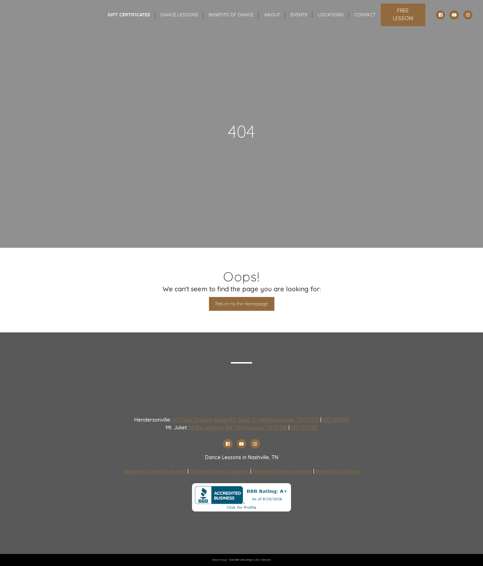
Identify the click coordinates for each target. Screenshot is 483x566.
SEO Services (263, 559)
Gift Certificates (128, 14)
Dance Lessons (179, 14)
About (272, 14)
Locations (331, 14)
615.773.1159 (304, 427)
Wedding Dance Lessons (282, 471)
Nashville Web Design (241, 559)
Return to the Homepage (241, 304)
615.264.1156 (336, 420)
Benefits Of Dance (231, 14)
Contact (365, 14)
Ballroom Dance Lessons (219, 471)
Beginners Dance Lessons (155, 471)
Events (299, 14)
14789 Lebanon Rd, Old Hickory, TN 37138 (238, 427)
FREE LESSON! (403, 14)
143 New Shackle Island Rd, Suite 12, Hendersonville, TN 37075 (246, 420)
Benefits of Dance (337, 471)
